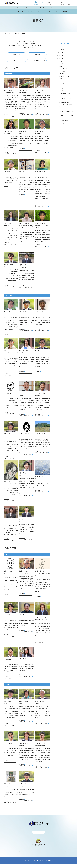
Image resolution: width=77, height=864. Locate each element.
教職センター (60, 127)
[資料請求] (35, 3)
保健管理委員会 (62, 71)
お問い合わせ (42, 851)
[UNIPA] (62, 3)
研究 (57, 11)
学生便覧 (60, 78)
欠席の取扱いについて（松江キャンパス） (66, 99)
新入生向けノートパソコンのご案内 (66, 115)
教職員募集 (20, 851)
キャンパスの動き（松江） (63, 73)
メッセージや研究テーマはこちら (10, 116)
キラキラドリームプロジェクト (64, 88)
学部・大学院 (29, 11)
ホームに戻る (60, 130)
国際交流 (39, 11)
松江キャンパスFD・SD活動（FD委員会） (66, 112)
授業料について (62, 108)
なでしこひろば (62, 83)
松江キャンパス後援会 (63, 117)
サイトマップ (52, 851)
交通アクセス (31, 851)
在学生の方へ (49, 7)
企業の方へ (34, 7)
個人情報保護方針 (64, 851)
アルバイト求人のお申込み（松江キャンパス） (66, 105)
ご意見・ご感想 (61, 91)
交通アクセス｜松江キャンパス (65, 95)
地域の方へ (27, 7)
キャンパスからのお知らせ (63, 121)
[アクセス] (55, 3)
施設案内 (60, 66)
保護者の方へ (57, 7)
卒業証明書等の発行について (65, 93)
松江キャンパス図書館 (63, 68)
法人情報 (11, 851)
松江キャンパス (60, 58)
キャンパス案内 (20, 11)
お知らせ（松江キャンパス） (64, 76)
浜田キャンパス (60, 52)
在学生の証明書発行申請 (64, 102)
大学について (11, 11)
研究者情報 (6, 114)
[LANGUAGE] (49, 3)
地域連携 (48, 11)
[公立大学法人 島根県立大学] (11, 2)
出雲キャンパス (60, 55)
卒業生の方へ (19, 7)
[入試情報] (42, 3)
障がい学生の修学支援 (63, 86)
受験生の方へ (41, 7)
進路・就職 (65, 11)
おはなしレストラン (62, 81)
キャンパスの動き (61, 124)
